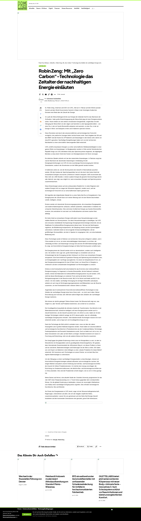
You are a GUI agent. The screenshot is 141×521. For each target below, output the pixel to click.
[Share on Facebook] (40, 94)
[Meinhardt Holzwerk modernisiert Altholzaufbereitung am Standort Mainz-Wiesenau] (57, 466)
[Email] (46, 94)
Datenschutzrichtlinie (9, 515)
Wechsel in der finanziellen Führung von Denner (30, 479)
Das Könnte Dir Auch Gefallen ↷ (37, 455)
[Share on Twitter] (43, 94)
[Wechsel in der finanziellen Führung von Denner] (30, 466)
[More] (55, 94)
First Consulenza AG (40, 516)
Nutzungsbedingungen (9, 517)
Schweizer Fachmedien (54, 98)
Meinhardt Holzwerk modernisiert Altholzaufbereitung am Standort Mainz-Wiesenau (56, 481)
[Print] (52, 94)
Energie (55, 439)
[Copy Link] (49, 94)
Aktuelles (42, 66)
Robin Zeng (61, 439)
